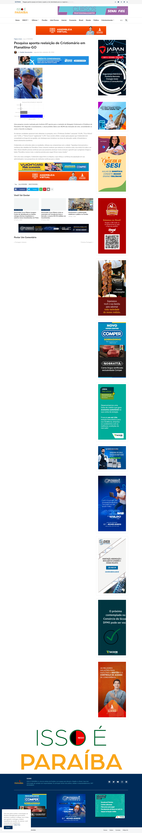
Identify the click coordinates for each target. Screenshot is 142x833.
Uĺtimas (34, 20)
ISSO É (24, 20)
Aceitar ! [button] (8, 827)
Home (17, 20)
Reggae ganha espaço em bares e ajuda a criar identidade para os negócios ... (46, 2)
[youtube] (118, 2)
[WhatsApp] (41, 189)
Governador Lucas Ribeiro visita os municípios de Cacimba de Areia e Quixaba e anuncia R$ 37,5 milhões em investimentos (53, 215)
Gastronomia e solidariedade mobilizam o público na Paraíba (78, 213)
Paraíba (44, 20)
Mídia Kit (125, 830)
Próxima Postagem (86, 242)
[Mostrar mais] (52, 189)
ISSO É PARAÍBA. (33, 184)
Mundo (88, 20)
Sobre (111, 830)
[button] (121, 20)
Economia (72, 20)
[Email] (48, 189)
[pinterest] (126, 782)
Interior (64, 20)
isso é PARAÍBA (28, 39)
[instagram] (121, 2)
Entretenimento (107, 20)
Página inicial (18, 39)
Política (96, 20)
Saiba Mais (16, 825)
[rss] (127, 2)
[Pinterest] (44, 189)
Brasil (81, 20)
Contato (118, 830)
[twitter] (124, 2)
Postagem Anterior (20, 242)
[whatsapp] (115, 2)
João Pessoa (54, 20)
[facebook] (109, 782)
